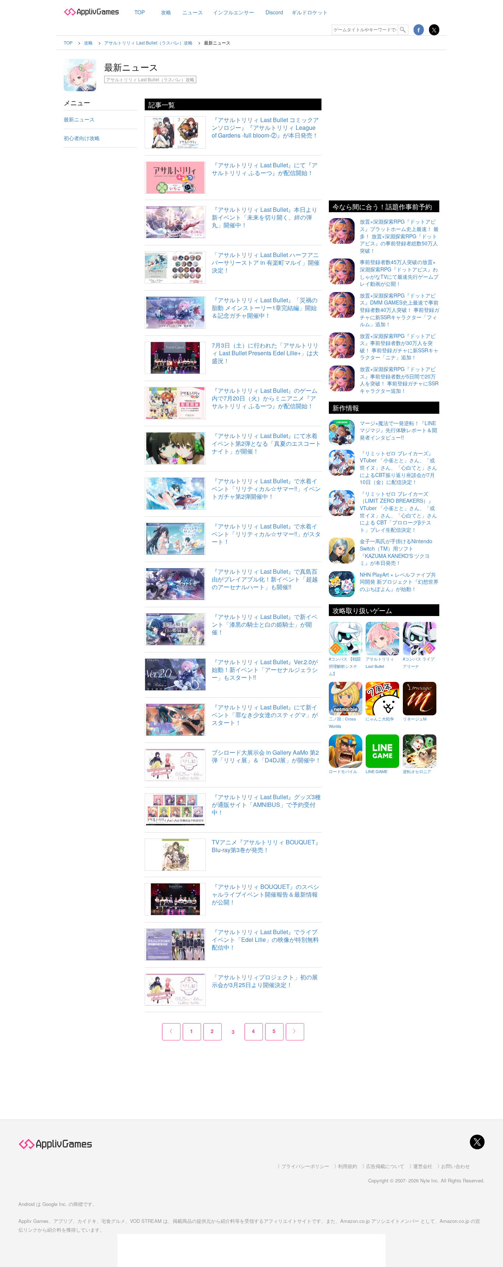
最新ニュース (79, 119)
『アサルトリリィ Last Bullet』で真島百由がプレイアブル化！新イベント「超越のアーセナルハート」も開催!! (265, 579)
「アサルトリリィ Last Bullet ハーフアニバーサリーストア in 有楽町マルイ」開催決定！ (266, 262)
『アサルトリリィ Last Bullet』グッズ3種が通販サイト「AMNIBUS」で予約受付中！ (266, 804)
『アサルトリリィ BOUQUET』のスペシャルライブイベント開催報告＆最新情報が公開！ (265, 894)
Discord (274, 12)
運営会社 (422, 1166)
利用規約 (347, 1166)
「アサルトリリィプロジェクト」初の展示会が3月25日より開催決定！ (265, 981)
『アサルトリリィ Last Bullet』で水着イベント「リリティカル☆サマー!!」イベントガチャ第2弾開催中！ (266, 489)
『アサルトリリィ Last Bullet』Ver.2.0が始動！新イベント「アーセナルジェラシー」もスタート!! (265, 669)
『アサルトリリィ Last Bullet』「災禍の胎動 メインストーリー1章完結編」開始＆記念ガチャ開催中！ (264, 308)
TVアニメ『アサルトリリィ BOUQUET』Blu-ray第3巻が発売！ (266, 846)
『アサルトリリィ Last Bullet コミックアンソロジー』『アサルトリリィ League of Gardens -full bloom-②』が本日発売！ (265, 127)
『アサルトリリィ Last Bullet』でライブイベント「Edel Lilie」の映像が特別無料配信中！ (265, 939)
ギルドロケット (310, 12)
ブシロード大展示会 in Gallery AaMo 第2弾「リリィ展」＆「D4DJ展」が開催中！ (266, 756)
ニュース (192, 12)
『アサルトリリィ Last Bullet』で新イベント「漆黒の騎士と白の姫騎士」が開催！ (264, 624)
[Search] (403, 30)
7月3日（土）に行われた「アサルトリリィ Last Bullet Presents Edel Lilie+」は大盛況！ (265, 353)
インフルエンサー (233, 12)
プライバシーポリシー (305, 1166)
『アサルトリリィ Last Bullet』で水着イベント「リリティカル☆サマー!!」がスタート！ (266, 534)
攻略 (166, 12)
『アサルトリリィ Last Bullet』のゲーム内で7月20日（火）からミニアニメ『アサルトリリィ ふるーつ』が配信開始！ (264, 398)
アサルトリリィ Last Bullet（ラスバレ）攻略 (150, 79)
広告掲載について (385, 1166)
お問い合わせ (455, 1166)
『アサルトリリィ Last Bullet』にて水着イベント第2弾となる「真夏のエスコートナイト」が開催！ (266, 443)
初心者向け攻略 (82, 138)
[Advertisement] (100, 273)
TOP (139, 12)
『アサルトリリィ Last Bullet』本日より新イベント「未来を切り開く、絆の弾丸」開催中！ (264, 217)
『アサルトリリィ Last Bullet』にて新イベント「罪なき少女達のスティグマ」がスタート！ (265, 715)
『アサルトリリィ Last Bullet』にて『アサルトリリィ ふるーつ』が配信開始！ (264, 169)
